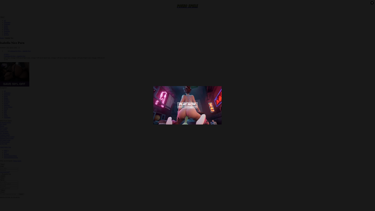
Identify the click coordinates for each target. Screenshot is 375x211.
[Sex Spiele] (187, 105)
